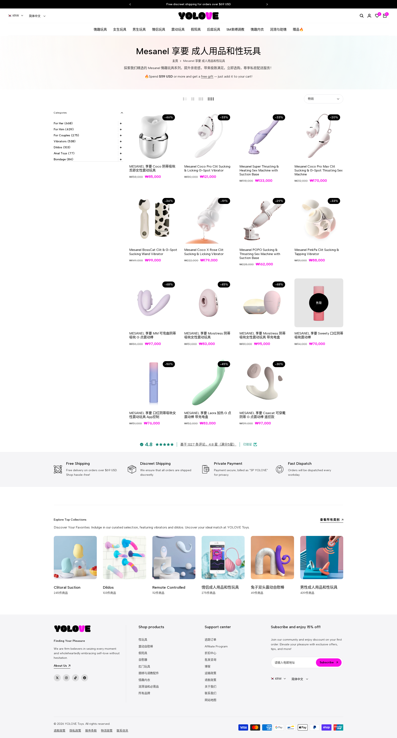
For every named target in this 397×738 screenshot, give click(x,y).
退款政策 (210, 680)
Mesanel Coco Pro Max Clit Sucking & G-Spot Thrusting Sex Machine (318, 170)
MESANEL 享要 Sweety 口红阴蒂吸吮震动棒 (318, 335)
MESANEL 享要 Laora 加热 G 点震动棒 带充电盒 (207, 415)
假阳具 (143, 653)
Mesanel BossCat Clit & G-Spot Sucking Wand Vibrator (153, 252)
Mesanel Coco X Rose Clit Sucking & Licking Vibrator (204, 252)
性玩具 (143, 639)
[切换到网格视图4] (211, 98)
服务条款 (91, 730)
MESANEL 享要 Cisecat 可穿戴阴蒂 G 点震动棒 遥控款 (262, 415)
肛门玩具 (144, 666)
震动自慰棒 (146, 646)
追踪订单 (210, 639)
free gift (207, 76)
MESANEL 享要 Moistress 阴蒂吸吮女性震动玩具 (207, 335)
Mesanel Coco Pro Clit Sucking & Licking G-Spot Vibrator (207, 168)
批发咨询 (210, 659)
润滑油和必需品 (149, 686)
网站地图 (210, 700)
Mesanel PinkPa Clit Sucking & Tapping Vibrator (316, 252)
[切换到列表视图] (185, 98)
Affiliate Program (216, 646)
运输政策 (210, 673)
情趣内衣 (144, 680)
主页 (175, 61)
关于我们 (210, 686)
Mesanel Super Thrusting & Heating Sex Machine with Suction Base (259, 170)
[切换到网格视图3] (201, 98)
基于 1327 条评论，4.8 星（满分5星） (208, 444)
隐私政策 (75, 730)
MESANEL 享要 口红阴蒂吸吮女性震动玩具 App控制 (152, 415)
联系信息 (122, 730)
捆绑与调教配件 (149, 673)
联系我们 (210, 693)
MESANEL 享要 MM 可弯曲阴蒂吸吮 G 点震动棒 (152, 335)
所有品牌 (144, 693)
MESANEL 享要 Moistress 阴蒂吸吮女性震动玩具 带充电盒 (262, 335)
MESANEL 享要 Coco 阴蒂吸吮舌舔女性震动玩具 (152, 168)
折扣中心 (210, 653)
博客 (207, 666)
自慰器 (143, 659)
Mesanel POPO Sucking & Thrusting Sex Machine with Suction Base (259, 254)
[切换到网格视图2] (192, 98)
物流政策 (106, 730)
